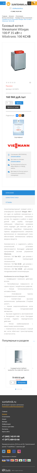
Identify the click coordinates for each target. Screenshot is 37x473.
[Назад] (4, 368)
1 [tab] (15, 389)
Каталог (4, 414)
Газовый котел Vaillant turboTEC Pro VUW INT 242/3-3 (18, 369)
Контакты (5, 429)
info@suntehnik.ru (17, 8)
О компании (6, 416)
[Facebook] (14, 451)
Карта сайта (6, 431)
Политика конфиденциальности (12, 406)
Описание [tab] (10, 193)
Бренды (4, 421)
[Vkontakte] (3, 451)
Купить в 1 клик (13, 107)
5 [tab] (21, 389)
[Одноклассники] (20, 115)
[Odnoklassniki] (8, 451)
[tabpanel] (18, 366)
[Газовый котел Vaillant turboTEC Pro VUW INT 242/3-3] (18, 356)
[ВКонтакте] (17, 115)
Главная (4, 411)
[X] (23, 115)
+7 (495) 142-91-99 (16, 11)
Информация (6, 424)
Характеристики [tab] (12, 198)
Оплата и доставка (8, 426)
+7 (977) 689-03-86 (11, 439)
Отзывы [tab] (9, 202)
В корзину (21, 382)
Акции (4, 419)
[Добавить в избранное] (30, 82)
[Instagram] (19, 451)
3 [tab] (18, 389)
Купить (19, 103)
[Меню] (3, 3)
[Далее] (33, 368)
